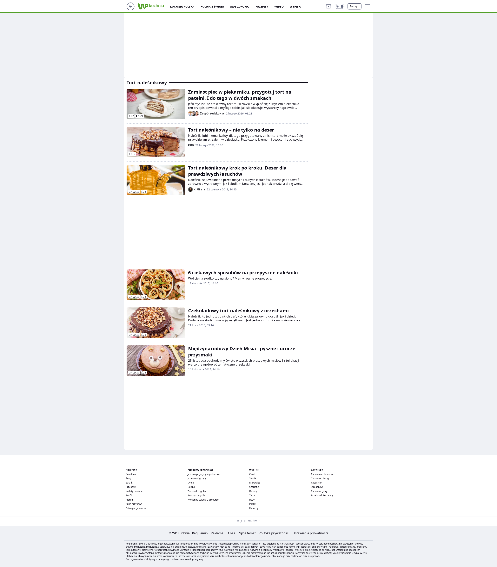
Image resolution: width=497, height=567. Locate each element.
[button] (339, 6)
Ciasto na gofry (319, 491)
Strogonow (317, 487)
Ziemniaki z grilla (197, 491)
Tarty (252, 495)
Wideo (279, 6)
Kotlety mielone (134, 491)
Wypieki (295, 6)
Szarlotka (254, 487)
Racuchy (253, 508)
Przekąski (131, 487)
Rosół (129, 495)
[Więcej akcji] (306, 91)
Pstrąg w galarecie (136, 508)
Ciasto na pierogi (320, 478)
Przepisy (261, 6)
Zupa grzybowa (134, 504)
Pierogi (129, 499)
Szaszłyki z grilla (196, 495)
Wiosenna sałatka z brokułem (203, 499)
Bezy (252, 499)
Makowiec (254, 482)
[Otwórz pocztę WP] (328, 6)
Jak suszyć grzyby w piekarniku (204, 474)
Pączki (252, 504)
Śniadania (131, 474)
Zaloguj (354, 6)
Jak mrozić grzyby (197, 478)
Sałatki (129, 482)
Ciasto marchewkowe (322, 474)
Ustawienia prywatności (309, 533)
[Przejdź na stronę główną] (131, 9)
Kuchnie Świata (212, 6)
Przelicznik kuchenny (322, 495)
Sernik (252, 478)
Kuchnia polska (182, 6)
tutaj (200, 559)
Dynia (191, 482)
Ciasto (252, 474)
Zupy (128, 478)
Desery (253, 491)
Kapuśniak (316, 482)
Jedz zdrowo (239, 6)
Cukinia (191, 487)
